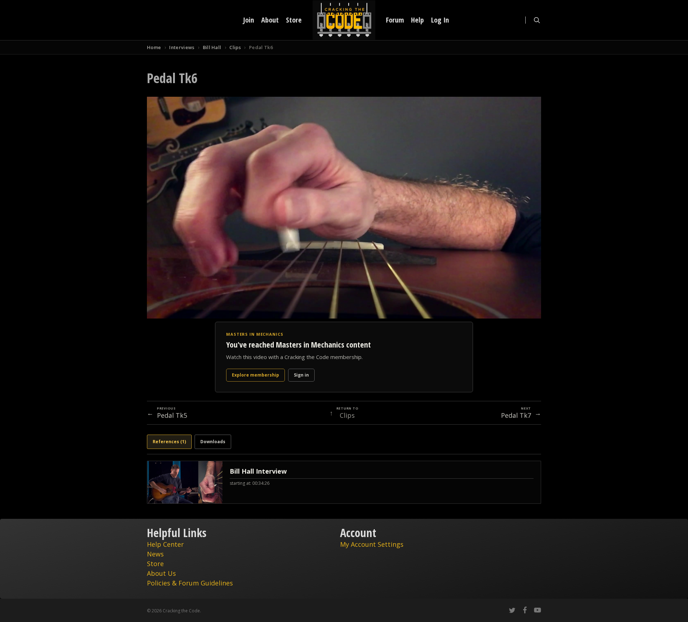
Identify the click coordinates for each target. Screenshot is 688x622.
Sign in (301, 375)
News (155, 554)
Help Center (165, 544)
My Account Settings (371, 544)
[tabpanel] (344, 482)
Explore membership (255, 375)
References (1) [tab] (169, 442)
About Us (161, 573)
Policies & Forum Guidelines (190, 583)
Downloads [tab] (212, 442)
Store (155, 563)
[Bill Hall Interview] (344, 482)
